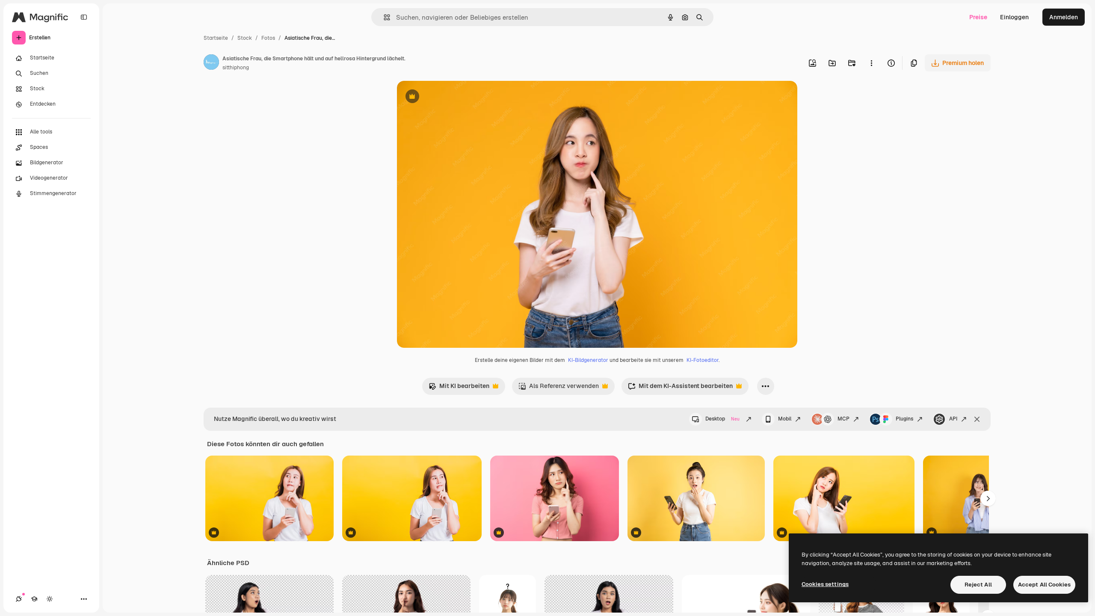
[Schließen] (977, 419)
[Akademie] (34, 599)
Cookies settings (825, 584)
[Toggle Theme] (49, 599)
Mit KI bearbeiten (459, 388)
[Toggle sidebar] (84, 17)
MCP (843, 418)
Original (452, 97)
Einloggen (1014, 17)
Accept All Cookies (1044, 584)
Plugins (904, 418)
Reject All (978, 584)
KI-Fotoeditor (703, 360)
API (953, 418)
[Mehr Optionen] (871, 62)
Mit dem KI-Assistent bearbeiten (680, 388)
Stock (244, 38)
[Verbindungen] (19, 599)
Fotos (268, 38)
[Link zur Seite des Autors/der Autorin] (211, 63)
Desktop (722, 418)
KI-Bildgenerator (588, 360)
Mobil (784, 418)
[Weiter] (988, 498)
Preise (978, 17)
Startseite (216, 38)
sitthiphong (235, 67)
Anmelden (1063, 17)
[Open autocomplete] (383, 17)
